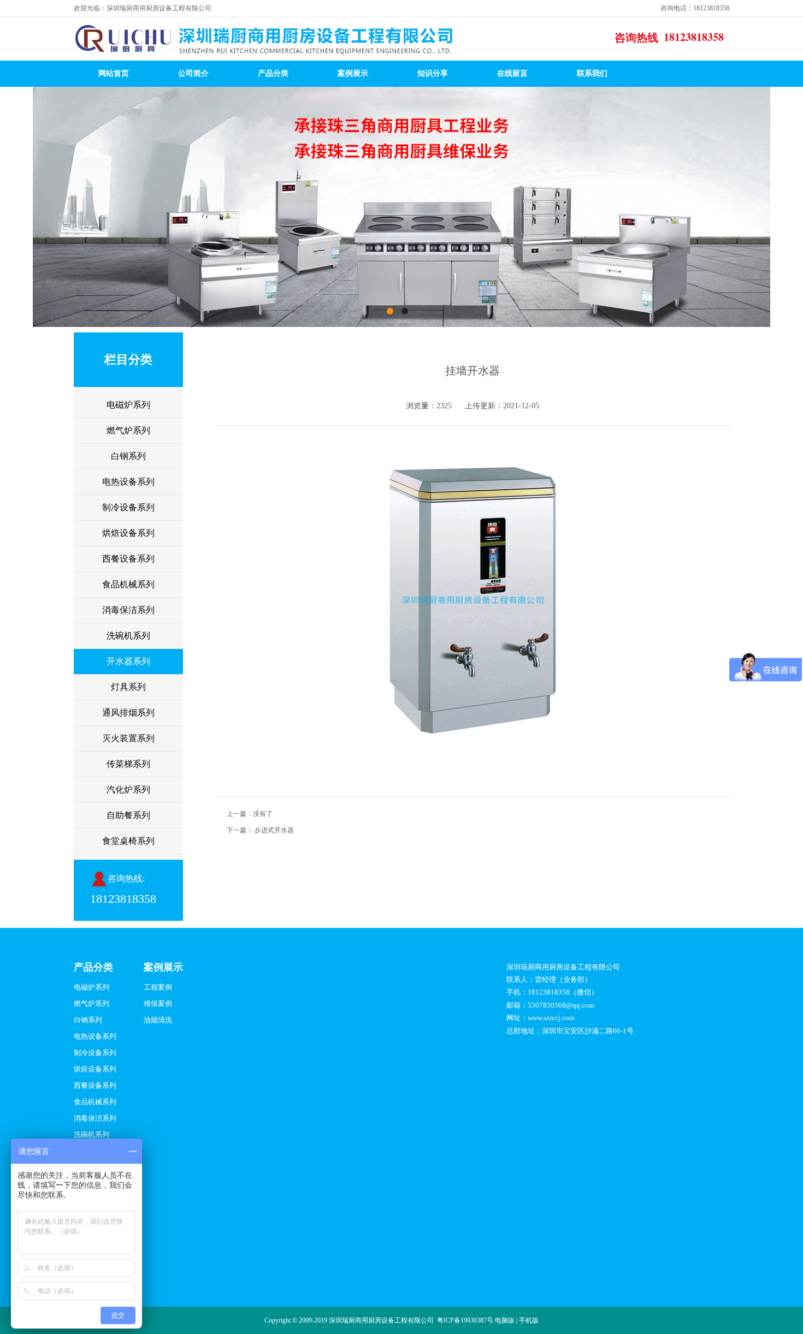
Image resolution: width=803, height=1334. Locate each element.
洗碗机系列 (128, 635)
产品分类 (273, 73)
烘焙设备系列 (128, 533)
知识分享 (432, 73)
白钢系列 (128, 456)
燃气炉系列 (128, 430)
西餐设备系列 (128, 558)
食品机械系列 (128, 584)
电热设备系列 (128, 481)
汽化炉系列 (128, 789)
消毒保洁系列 (128, 610)
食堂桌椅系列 (128, 840)
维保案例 (158, 1003)
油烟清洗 (158, 1020)
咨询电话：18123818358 (694, 8)
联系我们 (592, 73)
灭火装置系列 (128, 738)
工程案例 (158, 987)
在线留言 (512, 73)
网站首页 (113, 73)
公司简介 (193, 73)
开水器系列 (128, 661)
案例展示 (353, 73)
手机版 (529, 1320)
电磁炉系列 (128, 404)
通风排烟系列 (128, 712)
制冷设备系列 (128, 507)
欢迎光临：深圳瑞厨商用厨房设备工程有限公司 (142, 8)
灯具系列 (128, 687)
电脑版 (505, 1320)
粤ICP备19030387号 (465, 1320)
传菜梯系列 (128, 764)
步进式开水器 (274, 830)
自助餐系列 (128, 815)
